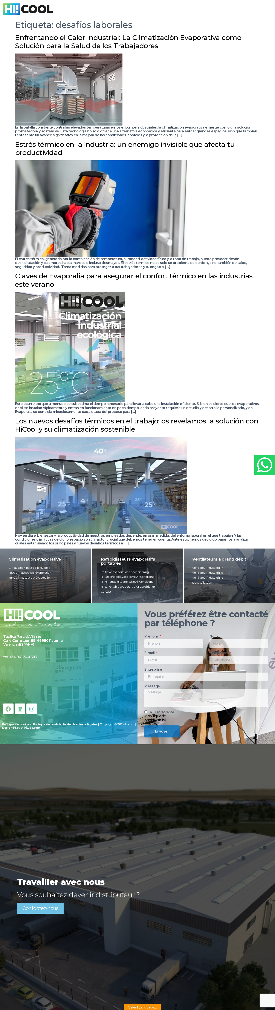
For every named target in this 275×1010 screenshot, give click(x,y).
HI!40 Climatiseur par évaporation (30, 577)
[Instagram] (31, 708)
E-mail (149, 653)
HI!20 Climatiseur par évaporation (30, 572)
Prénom (151, 636)
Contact (106, 591)
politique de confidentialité (155, 718)
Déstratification (202, 582)
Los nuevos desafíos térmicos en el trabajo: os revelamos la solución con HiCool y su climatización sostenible (136, 425)
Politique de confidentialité (52, 724)
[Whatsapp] (264, 465)
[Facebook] (8, 708)
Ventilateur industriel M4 (207, 577)
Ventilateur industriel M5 (207, 572)
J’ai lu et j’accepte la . (159, 716)
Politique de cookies (16, 724)
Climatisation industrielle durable (29, 567)
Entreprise (153, 669)
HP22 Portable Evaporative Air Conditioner (128, 586)
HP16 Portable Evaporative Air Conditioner (128, 581)
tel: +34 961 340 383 (20, 657)
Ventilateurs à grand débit (219, 559)
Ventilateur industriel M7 (207, 567)
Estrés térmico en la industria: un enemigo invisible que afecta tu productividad (125, 148)
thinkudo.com (30, 727)
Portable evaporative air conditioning (125, 572)
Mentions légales (85, 724)
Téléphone (219, 653)
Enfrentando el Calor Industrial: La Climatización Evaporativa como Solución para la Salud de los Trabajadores (128, 41)
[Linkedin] (20, 708)
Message (152, 686)
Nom (213, 636)
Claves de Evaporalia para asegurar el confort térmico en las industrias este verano (134, 280)
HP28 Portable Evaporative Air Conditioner (128, 576)
